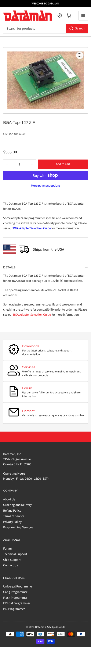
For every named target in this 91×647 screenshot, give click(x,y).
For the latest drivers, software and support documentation (46, 352)
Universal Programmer (18, 586)
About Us (9, 499)
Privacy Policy (12, 522)
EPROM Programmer (16, 603)
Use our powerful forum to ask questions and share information (51, 394)
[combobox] (45, 28)
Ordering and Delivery (17, 505)
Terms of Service (13, 516)
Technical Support (15, 554)
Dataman (40, 627)
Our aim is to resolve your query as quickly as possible (53, 415)
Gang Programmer (15, 592)
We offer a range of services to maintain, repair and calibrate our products (51, 373)
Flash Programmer (15, 598)
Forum (7, 548)
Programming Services (18, 527)
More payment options (45, 185)
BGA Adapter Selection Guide (32, 228)
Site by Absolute (56, 627)
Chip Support (12, 560)
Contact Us (10, 565)
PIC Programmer (14, 609)
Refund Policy (12, 510)
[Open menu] (83, 15)
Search (79, 28)
